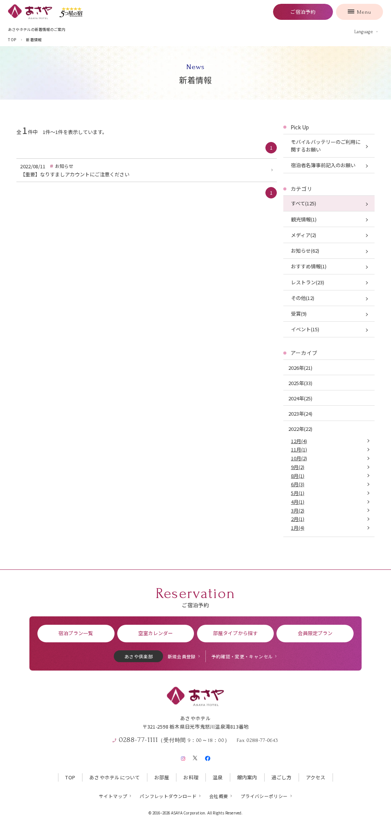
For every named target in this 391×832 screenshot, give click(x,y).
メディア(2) (303, 235)
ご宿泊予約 (302, 11)
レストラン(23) (307, 282)
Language (363, 31)
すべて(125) (303, 203)
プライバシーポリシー (264, 796)
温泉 (218, 777)
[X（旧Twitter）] (195, 757)
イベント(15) (305, 329)
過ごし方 (281, 777)
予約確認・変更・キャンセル (242, 656)
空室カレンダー (155, 633)
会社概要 (218, 796)
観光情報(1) (304, 219)
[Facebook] (207, 757)
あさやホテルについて (114, 777)
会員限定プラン (315, 633)
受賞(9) (299, 313)
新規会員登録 (182, 656)
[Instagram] (183, 757)
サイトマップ (113, 796)
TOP (70, 777)
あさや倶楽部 (138, 656)
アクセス (316, 777)
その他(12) (302, 298)
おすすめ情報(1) (308, 266)
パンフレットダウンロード (168, 796)
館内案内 (247, 777)
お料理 (191, 777)
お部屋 (162, 777)
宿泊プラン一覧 (75, 633)
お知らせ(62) (305, 250)
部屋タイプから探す (235, 633)
